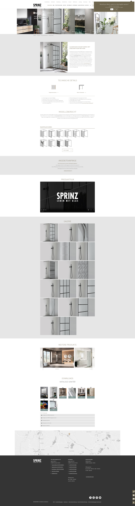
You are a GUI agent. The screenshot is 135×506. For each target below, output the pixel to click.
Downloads (95, 31)
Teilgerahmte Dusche (52, 92)
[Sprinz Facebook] (90, 497)
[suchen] (90, 5)
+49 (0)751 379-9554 (72, 467)
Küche (64, 5)
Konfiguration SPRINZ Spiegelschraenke (49, 417)
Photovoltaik (58, 5)
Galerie (84, 31)
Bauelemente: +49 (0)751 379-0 (57, 467)
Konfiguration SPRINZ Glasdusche (48, 415)
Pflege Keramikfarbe (46, 425)
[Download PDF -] (44, 392)
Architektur (81, 5)
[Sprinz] (37, 5)
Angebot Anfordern (67, 170)
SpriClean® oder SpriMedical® (88, 103)
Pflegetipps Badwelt (46, 420)
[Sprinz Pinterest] (96, 497)
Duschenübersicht (44, 35)
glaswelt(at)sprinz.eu (73, 473)
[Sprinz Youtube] (100, 497)
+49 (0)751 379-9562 (55, 471)
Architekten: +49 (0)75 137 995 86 (58, 469)
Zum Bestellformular (90, 476)
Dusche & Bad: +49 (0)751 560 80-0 (58, 464)
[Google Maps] (67, 442)
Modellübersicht (52, 31)
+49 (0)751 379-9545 (72, 464)
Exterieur (75, 5)
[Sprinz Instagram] (93, 497)
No (116, 9)
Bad (53, 5)
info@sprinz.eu (54, 473)
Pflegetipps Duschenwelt (47, 423)
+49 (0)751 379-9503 (72, 469)
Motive (87, 5)
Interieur (69, 5)
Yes (111, 9)
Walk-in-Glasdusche (80, 92)
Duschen (49, 5)
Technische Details (39, 31)
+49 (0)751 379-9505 (72, 471)
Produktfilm (74, 31)
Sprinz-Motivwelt (87, 63)
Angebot (64, 31)
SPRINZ (34, 35)
